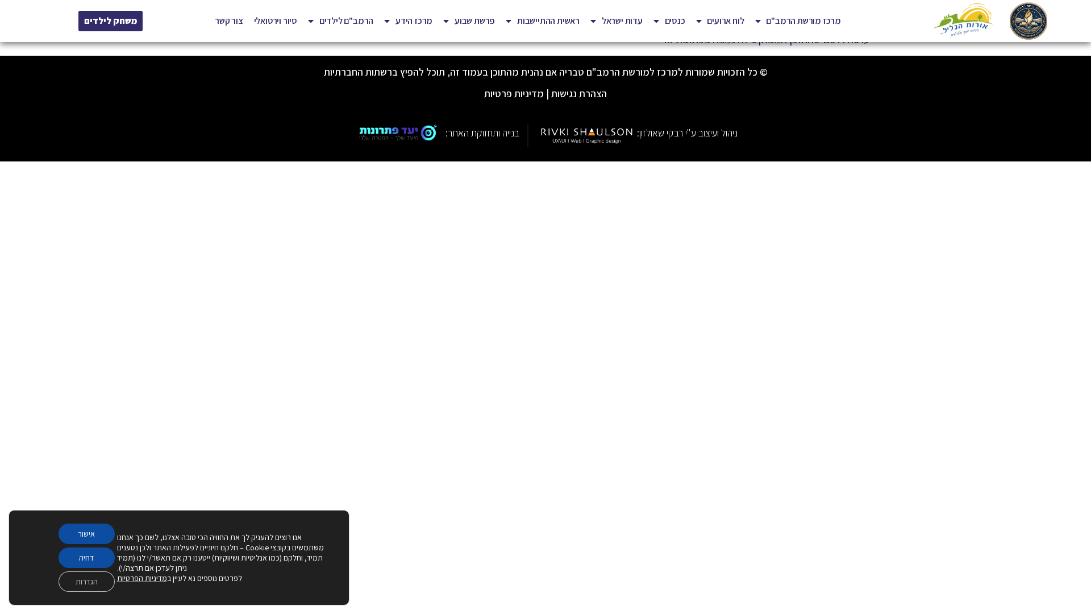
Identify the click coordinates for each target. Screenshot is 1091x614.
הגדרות (87, 581)
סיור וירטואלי (275, 21)
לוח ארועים (725, 21)
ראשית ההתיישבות (548, 21)
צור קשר (229, 21)
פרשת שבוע (475, 21)
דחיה (86, 558)
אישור (86, 534)
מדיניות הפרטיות (142, 578)
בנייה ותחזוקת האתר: (482, 132)
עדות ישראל (622, 21)
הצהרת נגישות (579, 93)
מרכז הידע (413, 21)
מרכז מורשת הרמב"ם (803, 21)
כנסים (675, 21)
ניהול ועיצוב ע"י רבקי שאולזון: (687, 132)
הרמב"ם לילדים (346, 21)
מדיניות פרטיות (514, 93)
